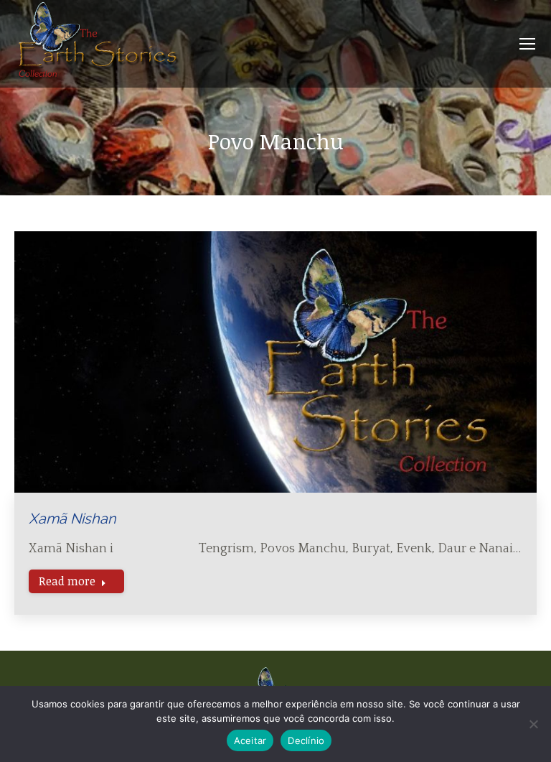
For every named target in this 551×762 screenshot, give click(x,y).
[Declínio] (533, 724)
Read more (67, 581)
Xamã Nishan (72, 518)
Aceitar (250, 740)
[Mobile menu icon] (527, 43)
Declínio (306, 740)
